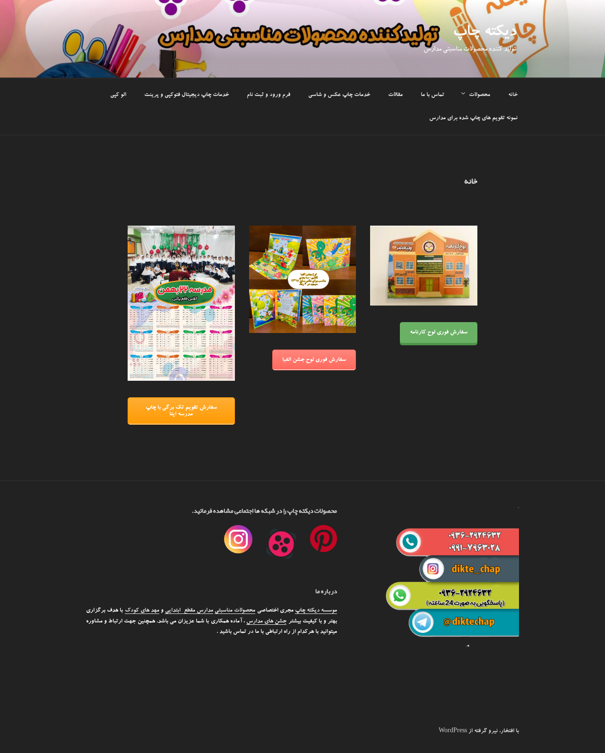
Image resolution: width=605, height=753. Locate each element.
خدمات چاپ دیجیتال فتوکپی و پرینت (186, 95)
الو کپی (118, 95)
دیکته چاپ (484, 33)
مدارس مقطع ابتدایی (189, 610)
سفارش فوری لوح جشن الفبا (314, 360)
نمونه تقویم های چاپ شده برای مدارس (473, 118)
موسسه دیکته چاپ (316, 610)
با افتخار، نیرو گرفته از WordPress (479, 731)
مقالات (395, 95)
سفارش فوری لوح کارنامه (438, 332)
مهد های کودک (142, 610)
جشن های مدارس (266, 621)
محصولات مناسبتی (235, 610)
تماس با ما (432, 95)
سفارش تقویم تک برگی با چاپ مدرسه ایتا (181, 411)
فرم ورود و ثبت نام (268, 95)
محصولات (479, 95)
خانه (513, 95)
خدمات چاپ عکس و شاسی (339, 95)
